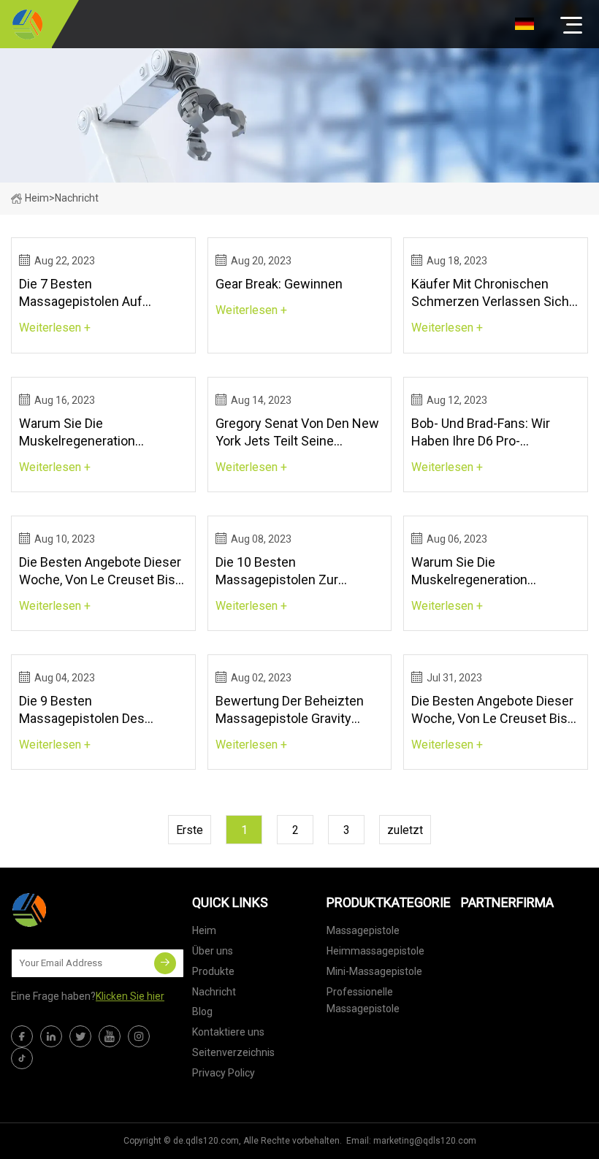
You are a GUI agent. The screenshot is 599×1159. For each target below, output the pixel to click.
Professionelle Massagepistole (363, 1000)
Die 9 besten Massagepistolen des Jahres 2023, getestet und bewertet (96, 710)
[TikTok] (22, 1058)
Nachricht (214, 992)
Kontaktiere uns (228, 1032)
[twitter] (80, 1036)
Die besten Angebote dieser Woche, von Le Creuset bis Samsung (100, 571)
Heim (37, 198)
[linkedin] (51, 1036)
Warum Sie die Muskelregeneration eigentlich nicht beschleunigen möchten (90, 433)
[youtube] (110, 1036)
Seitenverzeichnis (233, 1052)
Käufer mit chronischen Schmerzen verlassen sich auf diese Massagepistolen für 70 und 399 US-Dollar (491, 293)
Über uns (212, 951)
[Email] (165, 963)
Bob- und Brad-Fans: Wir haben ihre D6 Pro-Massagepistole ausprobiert (493, 433)
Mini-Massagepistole (374, 971)
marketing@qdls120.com (424, 1141)
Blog (202, 1011)
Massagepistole (363, 930)
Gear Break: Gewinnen (279, 283)
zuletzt (405, 830)
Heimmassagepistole (375, 951)
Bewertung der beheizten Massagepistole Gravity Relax (289, 710)
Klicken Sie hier (130, 996)
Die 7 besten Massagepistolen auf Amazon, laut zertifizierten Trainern (97, 293)
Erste (189, 830)
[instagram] (139, 1036)
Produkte (213, 971)
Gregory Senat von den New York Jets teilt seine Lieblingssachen (297, 433)
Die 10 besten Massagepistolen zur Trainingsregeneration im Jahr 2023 (288, 571)
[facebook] (22, 1036)
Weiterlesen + (55, 327)
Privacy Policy (223, 1073)
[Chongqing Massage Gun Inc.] (27, 24)
